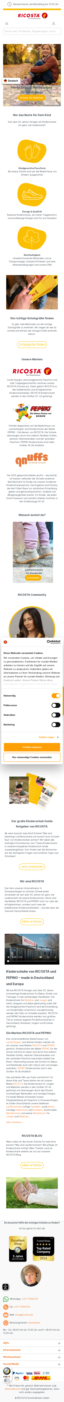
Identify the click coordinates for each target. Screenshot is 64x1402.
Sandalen (35, 1106)
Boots (51, 1106)
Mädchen (29, 1000)
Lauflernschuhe (14, 1106)
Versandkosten (12, 1389)
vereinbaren (34, 1322)
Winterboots (39, 1113)
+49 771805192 (30, 1299)
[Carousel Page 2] (32, 103)
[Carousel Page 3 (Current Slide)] (35, 103)
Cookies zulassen (32, 747)
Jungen (43, 1000)
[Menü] (6, 24)
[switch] (56, 705)
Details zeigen (46, 737)
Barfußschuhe (13, 1113)
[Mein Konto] (53, 24)
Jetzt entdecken (32, 866)
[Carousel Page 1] (29, 103)
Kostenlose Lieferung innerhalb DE (35, 4)
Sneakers (38, 1110)
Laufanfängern (13, 1042)
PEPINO (51, 1045)
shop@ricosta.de (24, 1314)
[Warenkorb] (59, 22)
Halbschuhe (22, 1110)
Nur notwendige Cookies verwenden (32, 757)
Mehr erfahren (32, 921)
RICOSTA (37, 1045)
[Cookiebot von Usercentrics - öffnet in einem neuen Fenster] (46, 642)
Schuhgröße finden (32, 344)
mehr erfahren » (14, 1122)
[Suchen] (59, 31)
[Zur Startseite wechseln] (33, 16)
